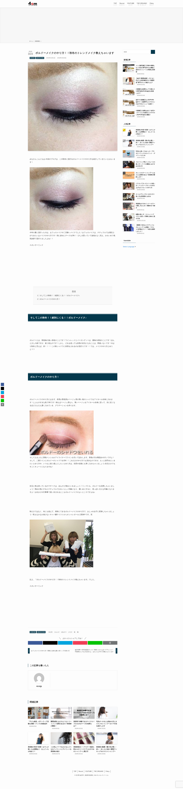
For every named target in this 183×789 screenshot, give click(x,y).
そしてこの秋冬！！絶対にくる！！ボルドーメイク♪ (60, 295)
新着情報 (32, 58)
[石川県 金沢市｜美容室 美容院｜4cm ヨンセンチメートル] (33, 4)
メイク (70, 632)
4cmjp (39, 686)
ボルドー (63, 632)
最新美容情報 (40, 58)
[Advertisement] (91, 24)
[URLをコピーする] (110, 643)
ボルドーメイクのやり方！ (50, 299)
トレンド (56, 632)
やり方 (50, 632)
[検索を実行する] (153, 52)
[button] (35, 643)
